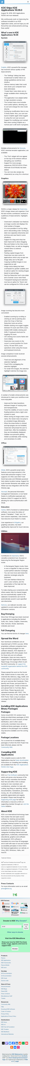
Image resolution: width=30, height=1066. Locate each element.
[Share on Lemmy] (23, 1042)
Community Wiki (6, 747)
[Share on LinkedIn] (16, 1042)
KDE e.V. (3, 1024)
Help (2, 1006)
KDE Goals (4, 978)
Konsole (22, 148)
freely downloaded (21, 760)
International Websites (7, 1034)
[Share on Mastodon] (6, 1042)
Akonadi (4, 491)
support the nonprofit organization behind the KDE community (14, 666)
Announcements (5, 986)
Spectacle (15, 556)
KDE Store (4, 1022)
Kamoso (4, 605)
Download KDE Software (8, 1009)
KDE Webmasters (17, 1054)
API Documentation (6, 973)
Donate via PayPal (26, 926)
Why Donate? (21, 921)
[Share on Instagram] (18, 1046)
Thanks (3, 998)
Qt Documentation (6, 975)
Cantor (3, 510)
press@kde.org (6, 888)
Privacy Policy (5, 1014)
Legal (17, 1061)
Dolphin (3, 67)
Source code (4, 980)
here (27, 633)
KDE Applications (6, 960)
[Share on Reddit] (20, 1042)
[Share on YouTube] (26, 1042)
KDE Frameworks (6, 962)
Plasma (3, 958)
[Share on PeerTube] (11, 1046)
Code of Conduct (6, 1011)
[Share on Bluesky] (10, 1042)
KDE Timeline (5, 1029)
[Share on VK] (15, 1046)
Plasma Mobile (5, 965)
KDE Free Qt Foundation (7, 1027)
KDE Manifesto (5, 1031)
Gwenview (23, 209)
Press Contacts (5, 993)
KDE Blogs (4, 989)
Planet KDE (4, 991)
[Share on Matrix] (3, 1042)
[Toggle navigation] (28, 2)
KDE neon (4, 967)
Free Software (12, 775)
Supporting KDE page (8, 799)
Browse (15, 949)
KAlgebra (17, 522)
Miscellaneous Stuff (6, 996)
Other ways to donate (15, 932)
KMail (3, 470)
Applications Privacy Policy (8, 1016)
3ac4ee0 (24, 1056)
